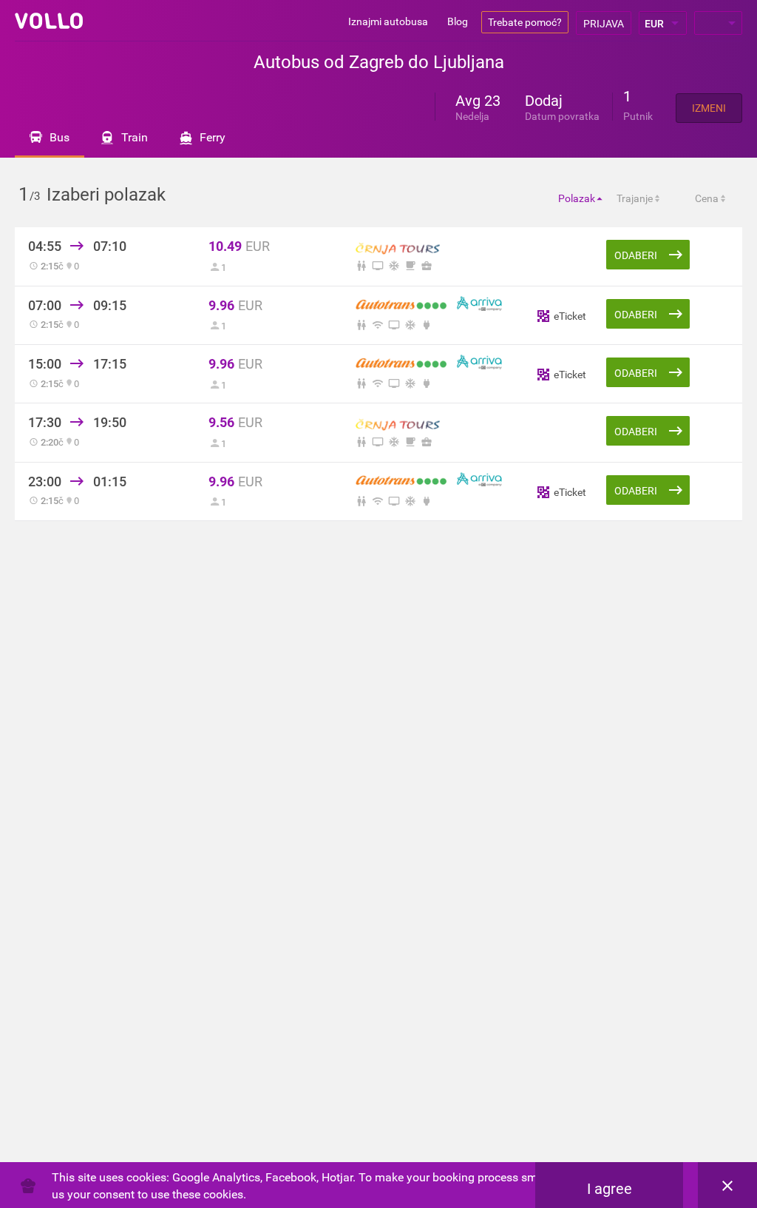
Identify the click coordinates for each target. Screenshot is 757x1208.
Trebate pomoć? (525, 22)
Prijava (603, 24)
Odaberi (635, 255)
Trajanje (635, 198)
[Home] (49, 21)
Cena (707, 198)
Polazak (576, 198)
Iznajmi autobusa (388, 21)
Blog (457, 21)
